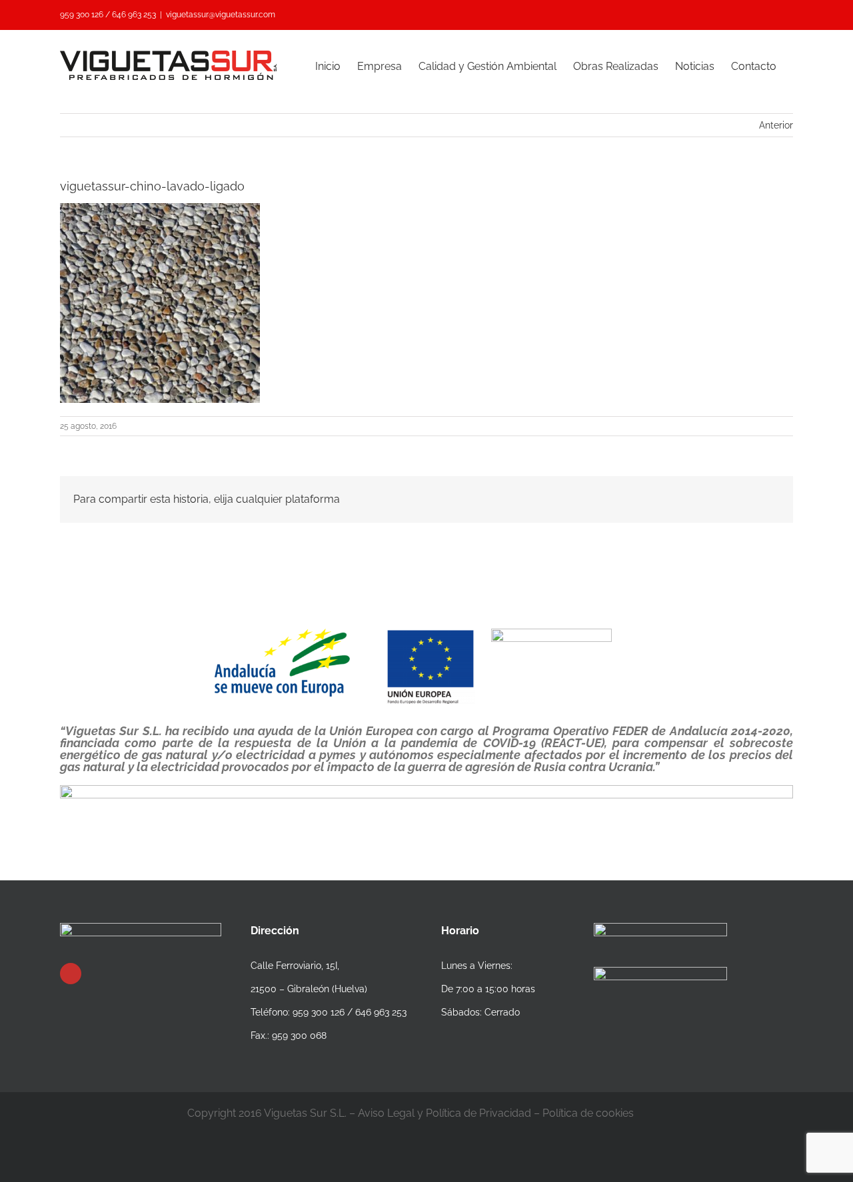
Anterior (776, 125)
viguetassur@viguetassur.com (220, 14)
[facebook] (70, 973)
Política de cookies (588, 1113)
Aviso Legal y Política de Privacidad (444, 1113)
